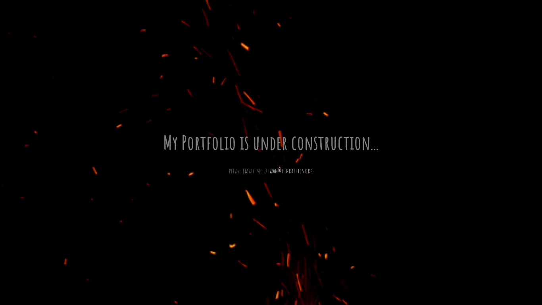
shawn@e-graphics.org (289, 171)
